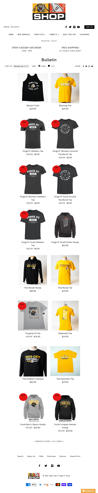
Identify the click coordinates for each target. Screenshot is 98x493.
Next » (61, 441)
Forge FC (54, 34)
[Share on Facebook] (83, 66)
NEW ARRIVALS (23, 34)
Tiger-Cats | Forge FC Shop (59, 476)
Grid (43, 66)
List (53, 66)
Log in (54, 41)
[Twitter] (70, 27)
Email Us (89, 491)
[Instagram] (74, 27)
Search (20, 456)
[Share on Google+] (89, 66)
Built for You (69, 34)
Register (45, 41)
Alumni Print (75, 456)
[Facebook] (66, 27)
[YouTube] (78, 27)
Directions (51, 456)
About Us (31, 456)
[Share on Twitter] (86, 66)
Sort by (8, 66)
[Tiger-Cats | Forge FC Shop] (49, 4)
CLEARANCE (84, 34)
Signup (6, 27)
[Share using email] (92, 66)
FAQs (41, 456)
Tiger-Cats (40, 34)
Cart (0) (89, 27)
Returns (63, 456)
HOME (11, 34)
